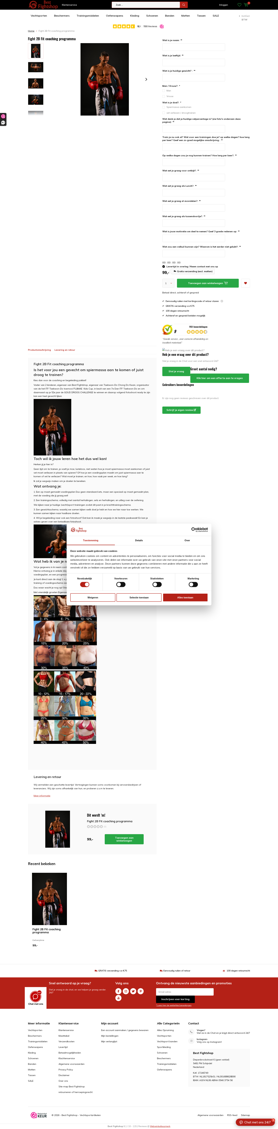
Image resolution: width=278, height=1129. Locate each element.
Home (31, 30)
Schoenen (152, 15)
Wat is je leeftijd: (173, 55)
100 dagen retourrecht (238, 970)
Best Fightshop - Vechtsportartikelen (81, 1115)
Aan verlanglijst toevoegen (245, 283)
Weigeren (93, 597)
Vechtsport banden (167, 1041)
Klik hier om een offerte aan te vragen (220, 378)
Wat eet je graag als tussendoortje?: (183, 216)
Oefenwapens (114, 15)
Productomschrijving (39, 349)
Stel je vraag (176, 371)
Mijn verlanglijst (109, 1041)
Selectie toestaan (139, 597)
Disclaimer (64, 1075)
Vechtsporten (39, 15)
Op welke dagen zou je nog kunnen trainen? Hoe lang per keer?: (199, 155)
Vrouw (170, 96)
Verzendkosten (66, 1041)
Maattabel (64, 1035)
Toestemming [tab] (90, 540)
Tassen (201, 15)
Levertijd (63, 1047)
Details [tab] (139, 540)
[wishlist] (239, 5)
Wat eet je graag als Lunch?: (179, 185)
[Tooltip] (222, 301)
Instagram (126, 991)
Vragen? (201, 1030)
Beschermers (62, 15)
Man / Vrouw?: (171, 85)
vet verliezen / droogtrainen (181, 112)
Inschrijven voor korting (175, 999)
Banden (169, 15)
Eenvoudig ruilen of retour (176, 970)
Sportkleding (164, 1047)
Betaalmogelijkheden (70, 1052)
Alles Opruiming (165, 1030)
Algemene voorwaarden (71, 1064)
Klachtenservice (67, 1058)
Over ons (63, 1080)
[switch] (120, 584)
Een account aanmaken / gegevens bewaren (124, 1030)
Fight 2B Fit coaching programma (46, 931)
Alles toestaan (185, 597)
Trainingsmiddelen (88, 15)
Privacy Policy (66, 1069)
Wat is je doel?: (171, 102)
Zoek (184, 5)
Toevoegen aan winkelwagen (124, 839)
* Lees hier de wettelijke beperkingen (173, 1005)
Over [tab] (187, 540)
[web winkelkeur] (39, 1115)
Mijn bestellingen (109, 1035)
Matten (185, 15)
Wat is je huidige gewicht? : (178, 70)
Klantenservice (69, 5)
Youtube (118, 998)
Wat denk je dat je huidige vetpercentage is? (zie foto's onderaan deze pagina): (201, 120)
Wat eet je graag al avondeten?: (181, 201)
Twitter (133, 991)
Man (169, 90)
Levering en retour (65, 349)
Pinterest (141, 991)
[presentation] (146, 79)
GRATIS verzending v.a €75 (112, 970)
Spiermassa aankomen (179, 107)
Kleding (134, 15)
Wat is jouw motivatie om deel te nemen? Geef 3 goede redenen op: (201, 231)
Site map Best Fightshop (72, 1086)
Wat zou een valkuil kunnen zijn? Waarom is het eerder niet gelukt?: (201, 246)
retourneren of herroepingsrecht (76, 1092)
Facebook (118, 991)
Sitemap (245, 1115)
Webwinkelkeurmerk (160, 1126)
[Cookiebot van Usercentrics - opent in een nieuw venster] (194, 529)
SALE (216, 15)
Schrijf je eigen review (180, 410)
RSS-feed (232, 1115)
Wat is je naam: (172, 40)
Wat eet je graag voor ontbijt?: (180, 170)
